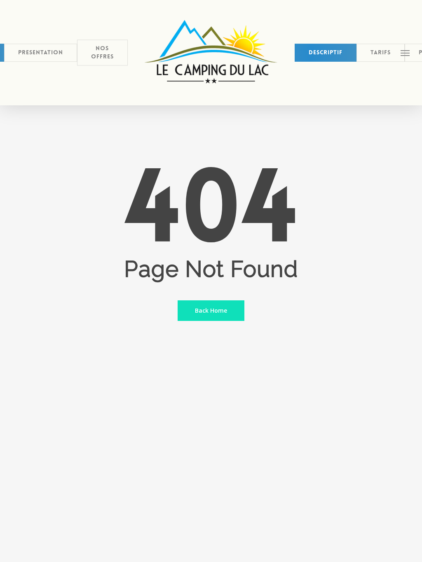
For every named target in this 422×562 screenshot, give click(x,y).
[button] (405, 52)
